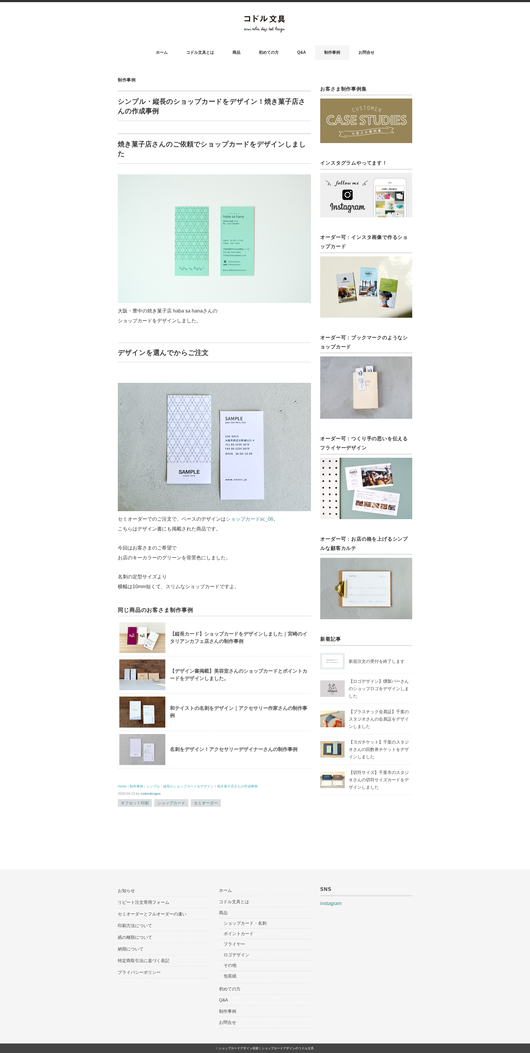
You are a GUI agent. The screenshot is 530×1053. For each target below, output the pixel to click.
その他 (230, 965)
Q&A (301, 52)
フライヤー (234, 944)
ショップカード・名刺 (245, 923)
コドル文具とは (200, 52)
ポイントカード (239, 933)
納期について (131, 948)
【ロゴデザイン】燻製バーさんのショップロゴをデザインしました (379, 688)
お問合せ (366, 52)
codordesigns (150, 793)
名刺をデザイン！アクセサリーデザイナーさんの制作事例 (234, 749)
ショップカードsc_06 (249, 519)
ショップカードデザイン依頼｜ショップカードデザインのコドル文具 (266, 1048)
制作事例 (332, 52)
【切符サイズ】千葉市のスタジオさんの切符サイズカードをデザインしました (379, 780)
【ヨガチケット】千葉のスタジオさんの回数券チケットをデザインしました (379, 749)
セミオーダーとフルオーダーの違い (152, 913)
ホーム (162, 52)
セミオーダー (206, 803)
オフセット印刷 (135, 803)
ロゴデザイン (236, 954)
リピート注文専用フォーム (143, 902)
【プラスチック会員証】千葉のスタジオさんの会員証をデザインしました (379, 719)
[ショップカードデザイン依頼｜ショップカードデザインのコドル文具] (265, 18)
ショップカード (171, 803)
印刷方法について (135, 925)
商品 (236, 52)
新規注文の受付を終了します (377, 661)
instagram (331, 903)
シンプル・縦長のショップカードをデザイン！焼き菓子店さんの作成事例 (202, 786)
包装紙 (230, 975)
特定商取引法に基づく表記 (143, 960)
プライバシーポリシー (139, 972)
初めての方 (269, 52)
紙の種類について (135, 937)
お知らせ (126, 890)
